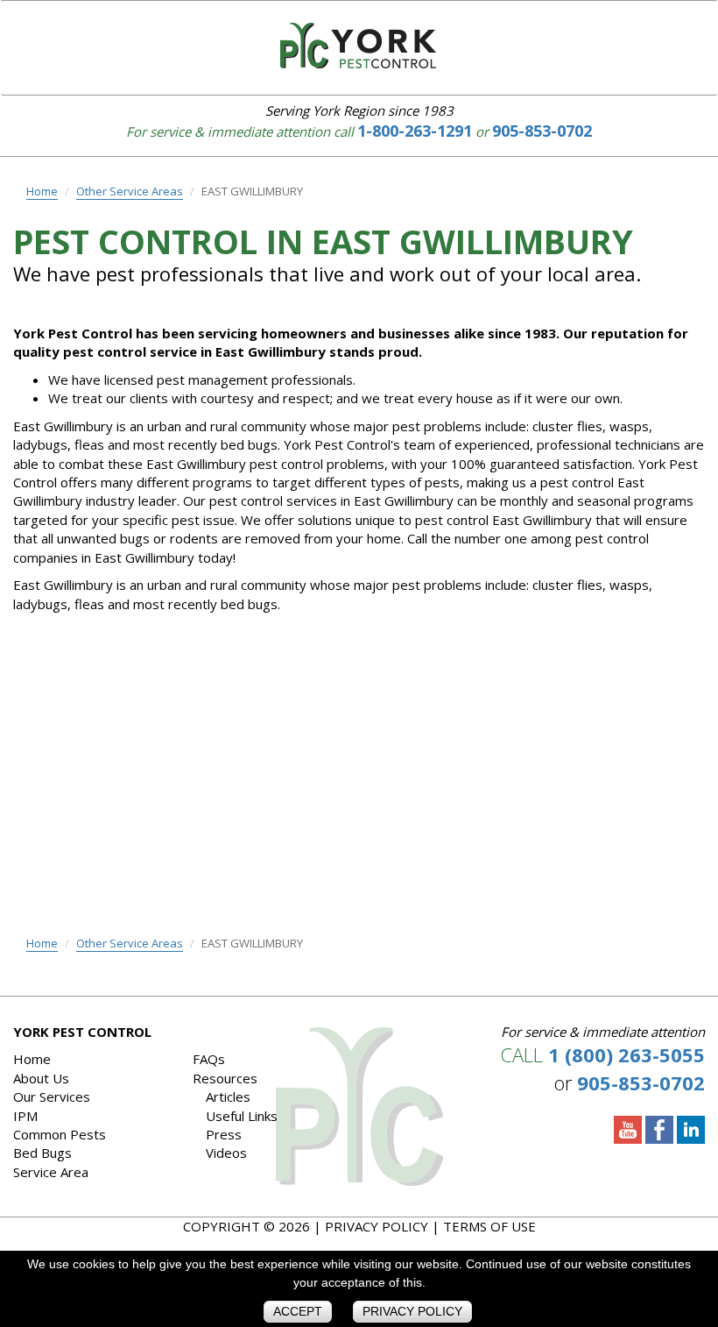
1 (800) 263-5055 (626, 1054)
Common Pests (59, 1134)
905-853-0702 (542, 130)
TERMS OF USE (489, 1226)
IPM (25, 1116)
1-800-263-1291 (414, 130)
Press (224, 1134)
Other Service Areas (129, 191)
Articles (228, 1096)
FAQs (209, 1059)
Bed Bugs (42, 1152)
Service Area (50, 1172)
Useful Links (242, 1116)
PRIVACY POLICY (376, 1226)
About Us (41, 1078)
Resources (225, 1078)
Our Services (51, 1096)
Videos (226, 1152)
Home (42, 191)
